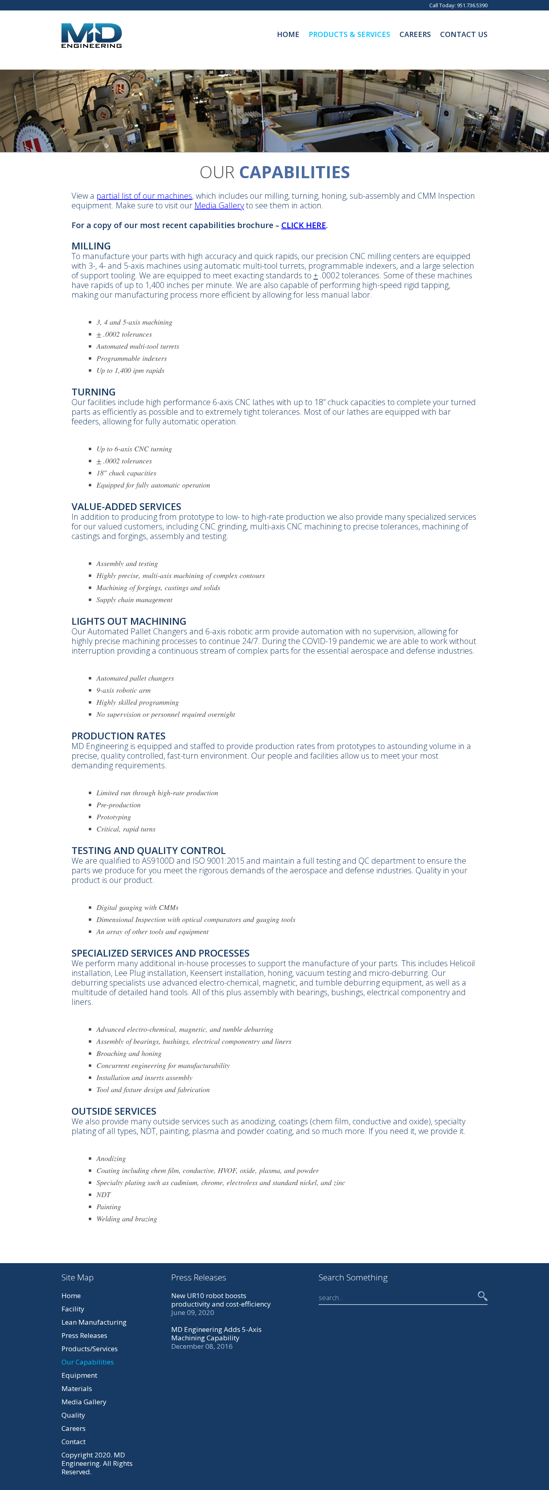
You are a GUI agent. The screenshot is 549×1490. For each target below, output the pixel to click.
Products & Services (349, 34)
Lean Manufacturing (94, 1322)
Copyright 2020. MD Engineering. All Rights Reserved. (97, 1463)
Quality (73, 1415)
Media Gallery (219, 205)
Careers (415, 34)
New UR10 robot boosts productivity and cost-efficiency (221, 1300)
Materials (76, 1388)
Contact (73, 1441)
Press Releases (84, 1335)
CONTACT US (464, 34)
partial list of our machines (144, 195)
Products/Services (89, 1348)
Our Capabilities (87, 1362)
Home (288, 34)
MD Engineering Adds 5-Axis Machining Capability (216, 1333)
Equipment (79, 1375)
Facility (72, 1308)
